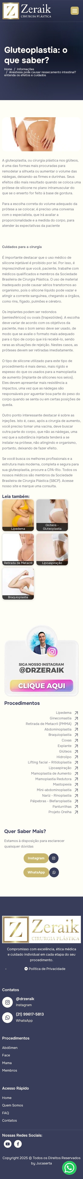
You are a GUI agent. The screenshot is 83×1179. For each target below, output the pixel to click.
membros (47, 274)
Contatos (9, 1120)
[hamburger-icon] (75, 11)
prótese (8, 188)
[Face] (18, 1144)
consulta (49, 486)
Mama (7, 1063)
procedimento (13, 366)
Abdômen (9, 1047)
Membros (9, 1070)
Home (6, 1098)
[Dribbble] (7, 1144)
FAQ (5, 1113)
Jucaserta (44, 1163)
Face (6, 1055)
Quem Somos (12, 1105)
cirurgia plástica (45, 160)
